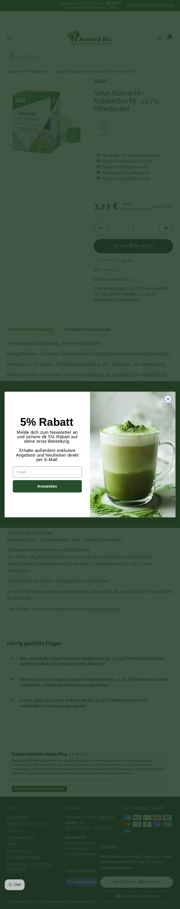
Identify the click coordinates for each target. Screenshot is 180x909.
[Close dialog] (168, 399)
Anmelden (47, 486)
